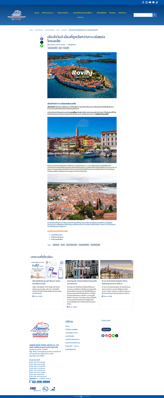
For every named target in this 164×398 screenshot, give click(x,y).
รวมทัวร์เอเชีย (69, 336)
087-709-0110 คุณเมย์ (37, 370)
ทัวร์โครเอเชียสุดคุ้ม (57, 237)
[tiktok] (156, 2)
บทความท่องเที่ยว (49, 30)
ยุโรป (58, 30)
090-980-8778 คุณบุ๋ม (37, 362)
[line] (153, 2)
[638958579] (29, 376)
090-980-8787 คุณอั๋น (37, 364)
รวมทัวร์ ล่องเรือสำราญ (72, 343)
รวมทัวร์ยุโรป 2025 (71, 333)
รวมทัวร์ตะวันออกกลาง (72, 339)
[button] (145, 15)
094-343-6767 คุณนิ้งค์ (37, 372)
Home (31, 30)
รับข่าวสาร (106, 329)
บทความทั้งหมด (39, 30)
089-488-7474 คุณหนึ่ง (37, 366)
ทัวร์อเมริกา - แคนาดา (72, 346)
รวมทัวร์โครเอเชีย (56, 235)
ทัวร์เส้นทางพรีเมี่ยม (71, 329)
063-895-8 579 (35, 376)
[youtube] (149, 2)
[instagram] (146, 2)
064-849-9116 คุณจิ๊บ (37, 374)
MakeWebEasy (86, 397)
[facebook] (143, 2)
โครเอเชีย (64, 30)
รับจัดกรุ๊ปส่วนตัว (70, 349)
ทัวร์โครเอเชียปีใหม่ (57, 239)
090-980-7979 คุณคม (37, 368)
